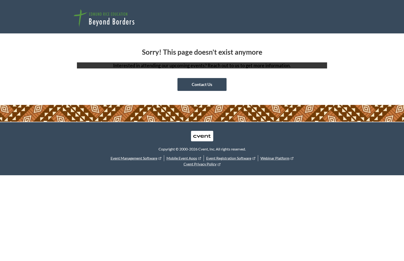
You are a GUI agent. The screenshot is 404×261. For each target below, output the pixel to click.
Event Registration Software (228, 158)
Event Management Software (134, 158)
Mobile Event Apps (181, 158)
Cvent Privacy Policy (200, 164)
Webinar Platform (274, 158)
